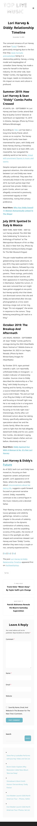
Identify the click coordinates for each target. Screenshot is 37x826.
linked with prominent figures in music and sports (18, 158)
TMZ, (16, 130)
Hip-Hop (6, 573)
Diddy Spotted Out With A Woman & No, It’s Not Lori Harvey (17, 450)
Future (7, 464)
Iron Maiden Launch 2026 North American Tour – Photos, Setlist (18, 797)
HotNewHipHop (12, 565)
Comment (10, 639)
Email (8, 685)
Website (9, 696)
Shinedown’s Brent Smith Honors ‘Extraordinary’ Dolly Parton (17, 784)
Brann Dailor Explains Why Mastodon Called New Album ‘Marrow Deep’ (17, 770)
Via (5, 553)
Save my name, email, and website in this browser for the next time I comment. (18, 710)
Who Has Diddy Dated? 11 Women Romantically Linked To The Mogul (18, 210)
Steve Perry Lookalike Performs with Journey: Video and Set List (18, 757)
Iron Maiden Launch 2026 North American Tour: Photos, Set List (18, 808)
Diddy (14, 46)
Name (9, 673)
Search (8, 734)
